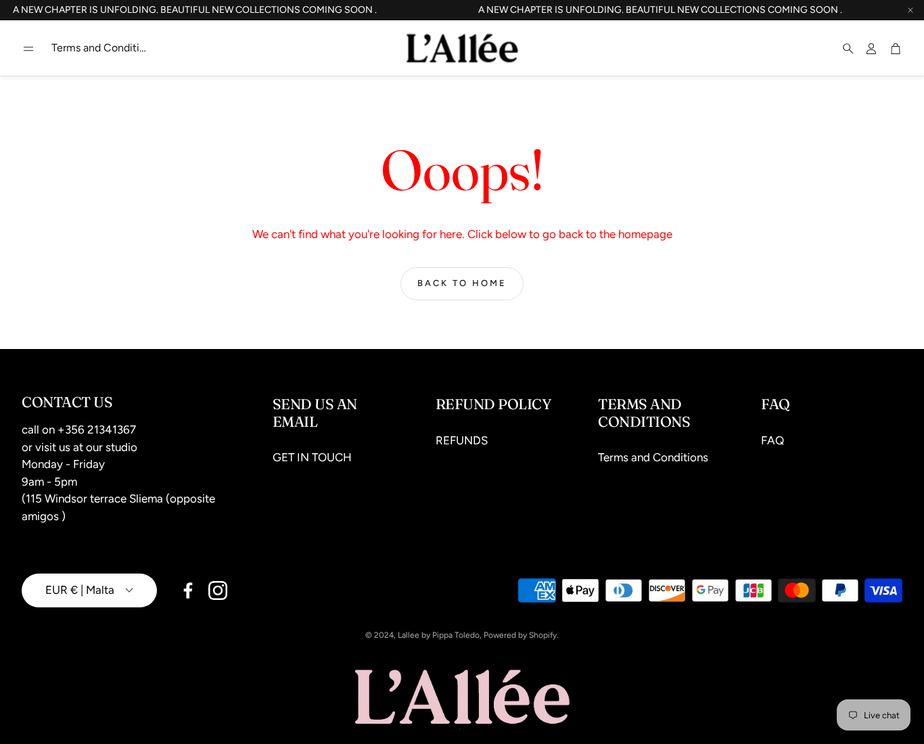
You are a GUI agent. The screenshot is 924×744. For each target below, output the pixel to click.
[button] (28, 48)
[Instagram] (217, 590)
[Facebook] (188, 590)
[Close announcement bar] (910, 10)
